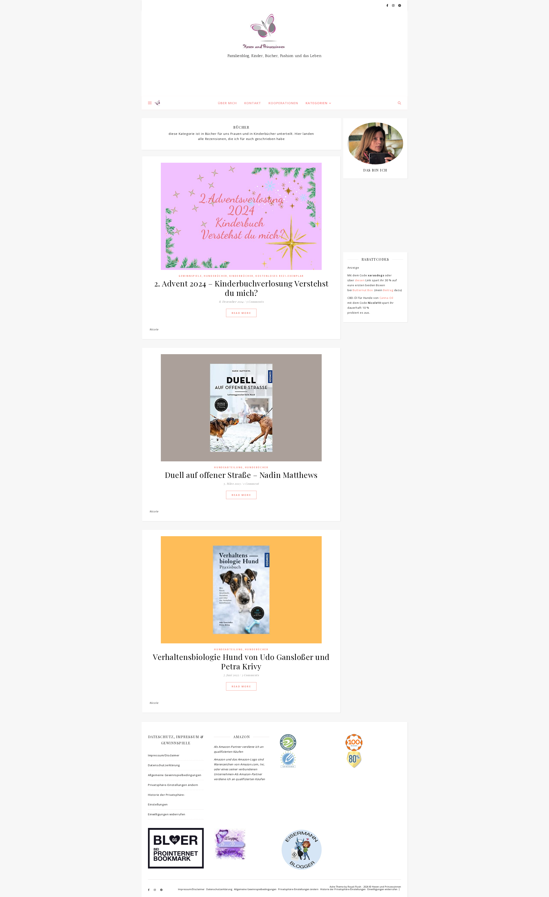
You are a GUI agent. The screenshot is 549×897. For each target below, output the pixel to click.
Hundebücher (215, 275)
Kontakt (252, 103)
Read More (241, 313)
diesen (360, 280)
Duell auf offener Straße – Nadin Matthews (241, 475)
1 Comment (251, 483)
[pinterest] (399, 5)
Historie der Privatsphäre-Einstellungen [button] (166, 799)
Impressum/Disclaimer (163, 755)
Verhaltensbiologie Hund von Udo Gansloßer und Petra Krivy (241, 661)
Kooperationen (283, 103)
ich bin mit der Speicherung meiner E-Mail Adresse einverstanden (373, 206)
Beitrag (388, 290)
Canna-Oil (386, 298)
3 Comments (250, 675)
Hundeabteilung (228, 467)
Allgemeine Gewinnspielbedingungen (174, 775)
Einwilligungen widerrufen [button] (166, 814)
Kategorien (316, 103)
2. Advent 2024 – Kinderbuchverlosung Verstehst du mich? (241, 288)
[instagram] (393, 5)
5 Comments (255, 301)
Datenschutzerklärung (164, 765)
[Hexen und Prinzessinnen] (274, 53)
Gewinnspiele (190, 275)
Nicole (153, 329)
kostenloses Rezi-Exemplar (279, 275)
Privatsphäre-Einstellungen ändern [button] (173, 785)
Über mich (227, 103)
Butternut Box (363, 290)
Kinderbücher (241, 275)
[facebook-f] (387, 5)
